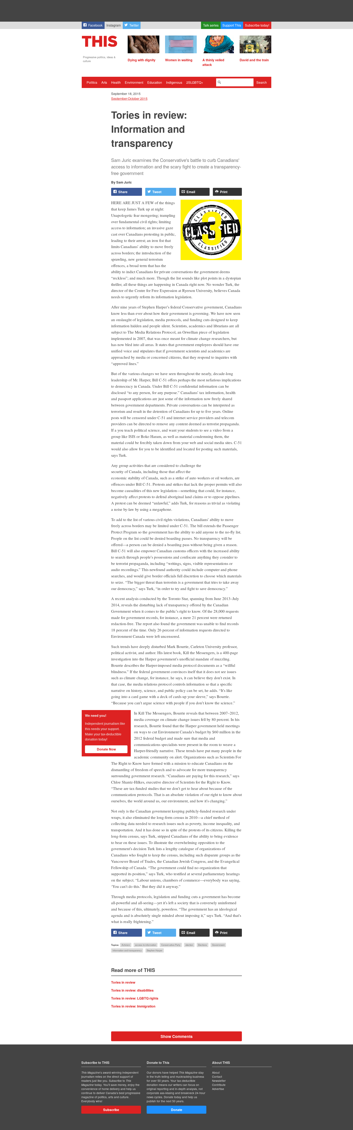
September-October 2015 (129, 98)
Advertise (218, 1089)
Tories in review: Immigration (133, 1006)
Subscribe (111, 1109)
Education (154, 82)
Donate (176, 1109)
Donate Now (106, 749)
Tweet (156, 191)
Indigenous (174, 82)
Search (261, 82)
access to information (145, 944)
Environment (134, 82)
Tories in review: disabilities (132, 990)
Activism (126, 944)
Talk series (211, 25)
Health (116, 82)
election (189, 944)
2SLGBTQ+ (194, 82)
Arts (104, 82)
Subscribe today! (257, 25)
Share (122, 191)
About (216, 1072)
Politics (92, 82)
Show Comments (177, 1036)
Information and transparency (127, 950)
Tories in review (123, 982)
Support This (231, 25)
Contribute (219, 1085)
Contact (217, 1076)
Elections (202, 944)
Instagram (113, 25)
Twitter (134, 25)
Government (218, 944)
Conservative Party (170, 944)
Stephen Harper (154, 950)
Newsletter (219, 1081)
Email (191, 191)
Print (223, 191)
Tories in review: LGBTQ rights (134, 998)
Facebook (95, 25)
